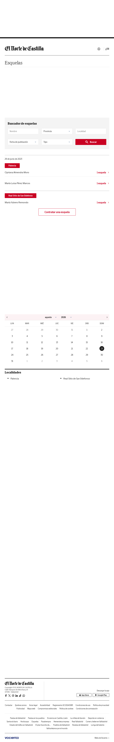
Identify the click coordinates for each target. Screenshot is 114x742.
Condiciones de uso (83, 705)
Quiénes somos (21, 705)
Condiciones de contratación (87, 709)
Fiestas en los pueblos (36, 718)
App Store (85, 695)
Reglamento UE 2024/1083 (63, 705)
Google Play (102, 695)
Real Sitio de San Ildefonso (20, 195)
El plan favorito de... (43, 725)
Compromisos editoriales (47, 709)
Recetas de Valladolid (80, 725)
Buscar (93, 141)
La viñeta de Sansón (77, 718)
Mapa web (31, 709)
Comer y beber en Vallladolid (96, 721)
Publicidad (20, 709)
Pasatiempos (46, 721)
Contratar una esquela (57, 212)
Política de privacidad (101, 705)
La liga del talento (97, 725)
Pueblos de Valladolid (61, 725)
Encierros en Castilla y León (57, 718)
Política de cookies (66, 709)
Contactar (8, 705)
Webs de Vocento (101, 738)
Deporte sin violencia (96, 718)
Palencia (12, 165)
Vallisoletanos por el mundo (57, 728)
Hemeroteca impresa (61, 721)
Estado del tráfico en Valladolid (21, 725)
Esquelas (13, 63)
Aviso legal (33, 705)
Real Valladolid (77, 721)
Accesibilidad (45, 705)
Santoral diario (12, 721)
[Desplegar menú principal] (107, 49)
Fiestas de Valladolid (17, 718)
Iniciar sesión (99, 49)
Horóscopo (24, 721)
